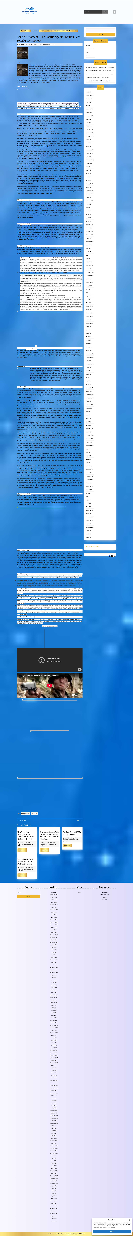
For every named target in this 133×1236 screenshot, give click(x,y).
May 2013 (88, 418)
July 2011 (88, 493)
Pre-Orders (88, 55)
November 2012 (90, 438)
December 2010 (89, 517)
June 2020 (88, 143)
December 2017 (89, 231)
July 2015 (88, 330)
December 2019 (89, 149)
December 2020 (89, 136)
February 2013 (89, 428)
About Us (46, 11)
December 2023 (89, 132)
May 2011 (88, 500)
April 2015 (88, 340)
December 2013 (89, 394)
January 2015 (89, 350)
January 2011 (89, 513)
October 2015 (89, 319)
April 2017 (88, 258)
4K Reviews (89, 45)
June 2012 (88, 455)
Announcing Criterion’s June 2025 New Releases (97, 80)
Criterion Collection (90, 49)
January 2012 (89, 472)
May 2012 (88, 459)
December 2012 (89, 435)
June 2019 (88, 170)
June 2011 (88, 496)
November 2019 (90, 153)
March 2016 (89, 302)
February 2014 (89, 387)
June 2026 (88, 92)
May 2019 (88, 173)
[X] (112, 556)
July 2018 (88, 207)
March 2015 (89, 343)
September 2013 (90, 404)
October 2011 (89, 483)
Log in (79, 892)
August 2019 (89, 163)
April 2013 (88, 421)
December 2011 (89, 476)
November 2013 (90, 398)
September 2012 (90, 445)
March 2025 (89, 105)
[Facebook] (110, 556)
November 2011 (89, 479)
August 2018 (89, 204)
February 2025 (89, 109)
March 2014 (89, 384)
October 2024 (89, 112)
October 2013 (89, 401)
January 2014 (89, 391)
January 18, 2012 (23, 44)
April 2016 (88, 299)
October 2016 (89, 279)
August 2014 (89, 367)
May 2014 (88, 377)
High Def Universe (26, 30)
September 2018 (90, 200)
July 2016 (88, 289)
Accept (112, 1231)
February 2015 (89, 347)
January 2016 (89, 309)
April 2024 (88, 122)
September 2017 (90, 241)
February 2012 (89, 469)
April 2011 (88, 503)
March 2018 (89, 221)
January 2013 (89, 432)
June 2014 (88, 374)
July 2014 (88, 370)
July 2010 (88, 534)
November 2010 (90, 520)
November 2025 (90, 95)
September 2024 (90, 115)
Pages (40, 11)
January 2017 (89, 268)
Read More (23, 849)
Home (35, 11)
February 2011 (89, 510)
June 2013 (88, 415)
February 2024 (89, 129)
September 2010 (90, 527)
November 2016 (90, 275)
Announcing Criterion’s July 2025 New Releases (97, 77)
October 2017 (89, 238)
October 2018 (89, 197)
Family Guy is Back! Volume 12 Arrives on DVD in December (26, 861)
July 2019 (88, 166)
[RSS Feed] (114, 556)
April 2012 (88, 462)
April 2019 (88, 177)
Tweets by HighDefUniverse (92, 546)
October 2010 (89, 523)
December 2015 (89, 313)
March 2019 (89, 180)
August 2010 (89, 530)
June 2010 (88, 537)
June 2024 (88, 119)
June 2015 (88, 333)
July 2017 (88, 248)
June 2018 (88, 211)
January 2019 (89, 187)
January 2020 (89, 146)
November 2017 (90, 234)
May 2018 (88, 214)
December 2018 (89, 190)
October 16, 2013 (24, 867)
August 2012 (89, 449)
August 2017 (89, 245)
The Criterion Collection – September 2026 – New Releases (100, 67)
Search (100, 34)
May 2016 (88, 296)
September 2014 (90, 364)
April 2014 (88, 381)
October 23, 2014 (24, 842)
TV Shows (34, 813)
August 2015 (89, 326)
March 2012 (89, 466)
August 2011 (89, 489)
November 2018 (90, 194)
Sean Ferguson (34, 44)
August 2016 (89, 285)
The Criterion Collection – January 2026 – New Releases (99, 74)
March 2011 (88, 506)
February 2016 (89, 306)
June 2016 (88, 292)
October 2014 (89, 360)
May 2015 (88, 336)
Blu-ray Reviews (25, 813)
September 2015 (90, 323)
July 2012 (88, 452)
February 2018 (89, 224)
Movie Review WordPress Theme (56, 1233)
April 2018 (88, 217)
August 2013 (89, 408)
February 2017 (89, 265)
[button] (130, 1220)
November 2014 (90, 357)
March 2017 (89, 262)
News (87, 52)
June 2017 (88, 251)
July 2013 (88, 411)
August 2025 (89, 102)
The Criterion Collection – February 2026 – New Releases (100, 70)
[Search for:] (93, 12)
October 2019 (89, 156)
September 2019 (90, 160)
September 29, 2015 (47, 842)
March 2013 (89, 425)
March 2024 (89, 126)
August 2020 (89, 139)
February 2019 (89, 183)
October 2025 (89, 98)
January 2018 (89, 228)
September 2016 (90, 282)
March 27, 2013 (69, 838)
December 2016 (89, 272)
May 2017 (88, 255)
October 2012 (89, 442)
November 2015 (90, 316)
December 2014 (89, 353)
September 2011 (89, 486)
